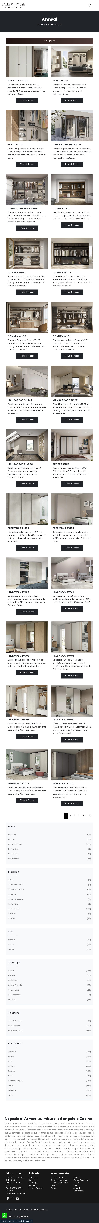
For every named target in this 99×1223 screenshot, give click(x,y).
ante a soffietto (49, 1021)
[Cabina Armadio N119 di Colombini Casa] (72, 125)
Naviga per (49, 41)
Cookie (11, 1221)
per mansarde (49, 995)
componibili (49, 990)
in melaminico (49, 909)
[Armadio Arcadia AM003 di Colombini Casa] (27, 61)
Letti (75, 1185)
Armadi (59, 24)
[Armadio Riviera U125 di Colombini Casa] (72, 445)
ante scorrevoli (49, 1030)
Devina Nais (49, 849)
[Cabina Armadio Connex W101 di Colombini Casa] (72, 317)
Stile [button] (10, 932)
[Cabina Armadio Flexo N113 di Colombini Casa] (27, 125)
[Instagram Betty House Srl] (12, 1198)
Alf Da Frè (49, 834)
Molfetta (49, 1090)
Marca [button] (12, 826)
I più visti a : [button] (15, 1043)
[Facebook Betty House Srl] (8, 1198)
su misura (49, 1000)
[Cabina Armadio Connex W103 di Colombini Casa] (72, 253)
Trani (49, 1095)
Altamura (49, 1052)
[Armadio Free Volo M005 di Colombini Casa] (27, 701)
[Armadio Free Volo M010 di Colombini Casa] (72, 573)
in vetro (49, 919)
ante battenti (49, 1026)
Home (39, 24)
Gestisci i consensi (25, 1221)
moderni (49, 949)
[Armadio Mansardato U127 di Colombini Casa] (72, 381)
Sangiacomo (49, 859)
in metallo (49, 914)
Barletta (49, 1066)
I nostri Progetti (36, 1188)
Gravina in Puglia (49, 1081)
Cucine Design (58, 1177)
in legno (49, 894)
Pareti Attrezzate (81, 1180)
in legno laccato (49, 899)
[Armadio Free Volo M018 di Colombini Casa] (72, 509)
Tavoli (54, 1185)
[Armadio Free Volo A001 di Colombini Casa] (72, 764)
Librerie (77, 1177)
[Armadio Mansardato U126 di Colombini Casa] (27, 445)
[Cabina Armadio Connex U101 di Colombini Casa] (27, 253)
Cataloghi (33, 1183)
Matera (49, 1086)
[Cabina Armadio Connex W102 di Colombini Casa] (27, 317)
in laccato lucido (49, 885)
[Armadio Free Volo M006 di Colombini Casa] (72, 637)
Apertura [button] (13, 1013)
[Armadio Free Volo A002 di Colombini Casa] (27, 764)
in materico (49, 904)
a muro (49, 971)
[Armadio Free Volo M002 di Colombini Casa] (72, 701)
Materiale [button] (13, 872)
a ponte (49, 975)
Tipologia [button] (14, 962)
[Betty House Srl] (45, 5)
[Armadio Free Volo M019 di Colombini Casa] (27, 509)
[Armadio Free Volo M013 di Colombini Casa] (27, 573)
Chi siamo (33, 1177)
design (49, 944)
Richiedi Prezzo (27, 100)
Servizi (32, 1180)
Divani (76, 1183)
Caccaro (49, 839)
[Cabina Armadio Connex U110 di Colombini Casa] (72, 189)
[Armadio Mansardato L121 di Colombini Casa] (27, 381)
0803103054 (16, 1188)
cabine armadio (49, 985)
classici (49, 940)
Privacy (4, 1221)
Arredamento (49, 24)
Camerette (78, 1191)
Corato (49, 1076)
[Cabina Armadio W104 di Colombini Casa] (27, 189)
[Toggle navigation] (94, 5)
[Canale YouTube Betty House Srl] (17, 1198)
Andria (49, 1056)
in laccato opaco (49, 889)
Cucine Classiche (59, 1183)
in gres (49, 880)
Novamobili (49, 854)
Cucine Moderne (59, 1180)
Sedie (54, 1188)
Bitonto (49, 1071)
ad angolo (49, 980)
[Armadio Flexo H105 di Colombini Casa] (72, 61)
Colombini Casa (49, 844)
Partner (32, 1185)
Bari (49, 1061)
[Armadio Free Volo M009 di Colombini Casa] (27, 637)
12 (90, 816)
